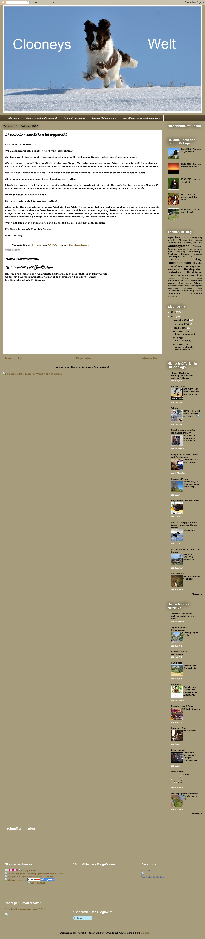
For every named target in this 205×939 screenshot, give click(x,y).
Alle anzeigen (197, 594)
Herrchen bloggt (185, 259)
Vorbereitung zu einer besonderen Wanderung (191, 484)
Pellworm (198, 283)
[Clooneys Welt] (142, 873)
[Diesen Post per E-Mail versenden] (6, 249)
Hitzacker (197, 263)
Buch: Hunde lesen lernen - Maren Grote (189, 438)
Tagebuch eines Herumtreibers (179, 628)
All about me (177, 574)
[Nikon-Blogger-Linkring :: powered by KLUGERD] (35, 873)
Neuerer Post (15, 358)
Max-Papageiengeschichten (184, 793)
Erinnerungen (195, 251)
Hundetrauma (176, 275)
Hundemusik (173, 269)
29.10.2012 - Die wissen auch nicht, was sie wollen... (183, 347)
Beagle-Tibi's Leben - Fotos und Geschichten (184, 455)
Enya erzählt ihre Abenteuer (185, 501)
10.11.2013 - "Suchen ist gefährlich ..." (191, 150)
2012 (173, 316)
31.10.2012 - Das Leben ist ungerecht (184, 332)
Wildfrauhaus (177, 654)
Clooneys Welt (147, 871)
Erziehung (172, 254)
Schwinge (188, 288)
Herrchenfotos (179, 263)
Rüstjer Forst (184, 285)
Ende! (186, 774)
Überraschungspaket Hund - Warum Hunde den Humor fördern (185, 525)
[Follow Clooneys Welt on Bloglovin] (82, 919)
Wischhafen (172, 296)
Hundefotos (175, 266)
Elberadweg (180, 252)
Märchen (186, 278)
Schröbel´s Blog (179, 652)
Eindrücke (176, 684)
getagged (198, 254)
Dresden (181, 249)
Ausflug (193, 237)
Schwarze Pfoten (179, 479)
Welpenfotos (196, 293)
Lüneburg (171, 278)
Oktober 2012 (180, 328)
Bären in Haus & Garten (182, 706)
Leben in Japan (178, 750)
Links (199, 275)
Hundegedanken (79, 245)
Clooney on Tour (193, 243)
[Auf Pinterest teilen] (18, 249)
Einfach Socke (178, 386)
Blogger (145, 932)
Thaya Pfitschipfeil (180, 373)
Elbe (170, 251)
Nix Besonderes (193, 280)
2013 (173, 312)
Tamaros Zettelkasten (181, 613)
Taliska (174, 408)
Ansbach (184, 238)
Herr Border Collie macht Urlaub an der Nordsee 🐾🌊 (191, 413)
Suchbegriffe (174, 291)
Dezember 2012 (181, 320)
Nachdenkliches (175, 280)
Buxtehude (198, 240)
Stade (200, 288)
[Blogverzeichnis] (16, 879)
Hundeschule (174, 272)
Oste (181, 283)
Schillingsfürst (196, 286)
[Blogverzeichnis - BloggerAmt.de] (28, 870)
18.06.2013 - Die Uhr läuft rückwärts (190, 210)
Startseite (13, 118)
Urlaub (199, 291)
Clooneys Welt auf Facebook (41, 118)
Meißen (199, 278)
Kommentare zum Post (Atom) (90, 367)
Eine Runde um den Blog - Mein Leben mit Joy (184, 431)
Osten (188, 283)
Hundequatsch (193, 269)
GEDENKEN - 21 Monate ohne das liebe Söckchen (191, 391)
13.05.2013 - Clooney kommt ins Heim (191, 165)
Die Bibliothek (189, 731)
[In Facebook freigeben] (15, 249)
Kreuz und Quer (179, 728)
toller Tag (188, 290)
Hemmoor (198, 257)
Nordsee (172, 283)
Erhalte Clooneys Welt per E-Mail (25, 909)
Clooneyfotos (178, 246)
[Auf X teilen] (12, 249)
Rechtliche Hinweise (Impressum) (141, 118)
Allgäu (170, 238)
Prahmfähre (172, 286)
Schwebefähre (173, 288)
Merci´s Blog (177, 772)
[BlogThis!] (9, 249)
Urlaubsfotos (174, 293)
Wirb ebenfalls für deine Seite (152, 877)
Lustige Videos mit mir (104, 118)
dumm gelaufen (194, 249)
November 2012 (181, 324)
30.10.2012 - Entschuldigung (182, 339)
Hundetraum (194, 272)
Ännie (177, 237)
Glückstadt (187, 257)
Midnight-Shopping (191, 709)
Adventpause (189, 530)
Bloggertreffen (185, 240)
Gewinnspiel (174, 256)
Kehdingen (190, 275)
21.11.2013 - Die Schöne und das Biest (189, 197)
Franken (185, 254)
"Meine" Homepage (74, 118)
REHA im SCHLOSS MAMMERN (188, 557)
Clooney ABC (175, 242)
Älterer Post (151, 358)
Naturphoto (176, 663)
